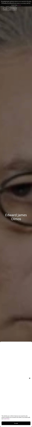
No (20, 5)
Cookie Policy (6, 418)
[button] (29, 378)
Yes (18, 5)
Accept (16, 423)
